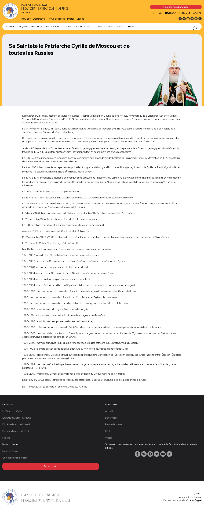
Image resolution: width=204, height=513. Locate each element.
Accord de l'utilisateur (190, 497)
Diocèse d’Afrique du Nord (78, 26)
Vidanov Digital (194, 500)
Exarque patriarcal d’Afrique (45, 26)
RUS (152, 12)
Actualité (26, 18)
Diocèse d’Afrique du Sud (110, 26)
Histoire (132, 26)
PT (200, 12)
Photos (70, 18)
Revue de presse (56, 18)
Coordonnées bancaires (175, 6)
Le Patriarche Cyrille (16, 26)
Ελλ (194, 12)
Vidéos (80, 18)
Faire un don (50, 466)
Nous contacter (10, 450)
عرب (187, 12)
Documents (39, 18)
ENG (159, 12)
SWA (173, 12)
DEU (180, 12)
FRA (166, 12)
